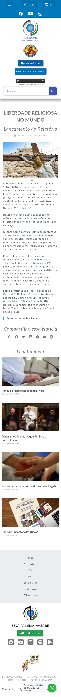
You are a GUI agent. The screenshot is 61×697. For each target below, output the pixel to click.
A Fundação (29, 564)
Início (30, 558)
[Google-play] (50, 642)
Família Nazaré (30, 589)
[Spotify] (40, 642)
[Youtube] (21, 642)
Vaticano (42, 135)
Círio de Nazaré (31, 595)
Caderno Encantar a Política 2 (20, 532)
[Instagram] (30, 642)
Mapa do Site (8, 689)
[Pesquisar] (53, 91)
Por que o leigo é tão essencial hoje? (24, 390)
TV (30, 570)
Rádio (30, 576)
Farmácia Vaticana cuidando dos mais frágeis (29, 486)
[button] (9, 4)
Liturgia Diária (30, 583)
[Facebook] (11, 642)
